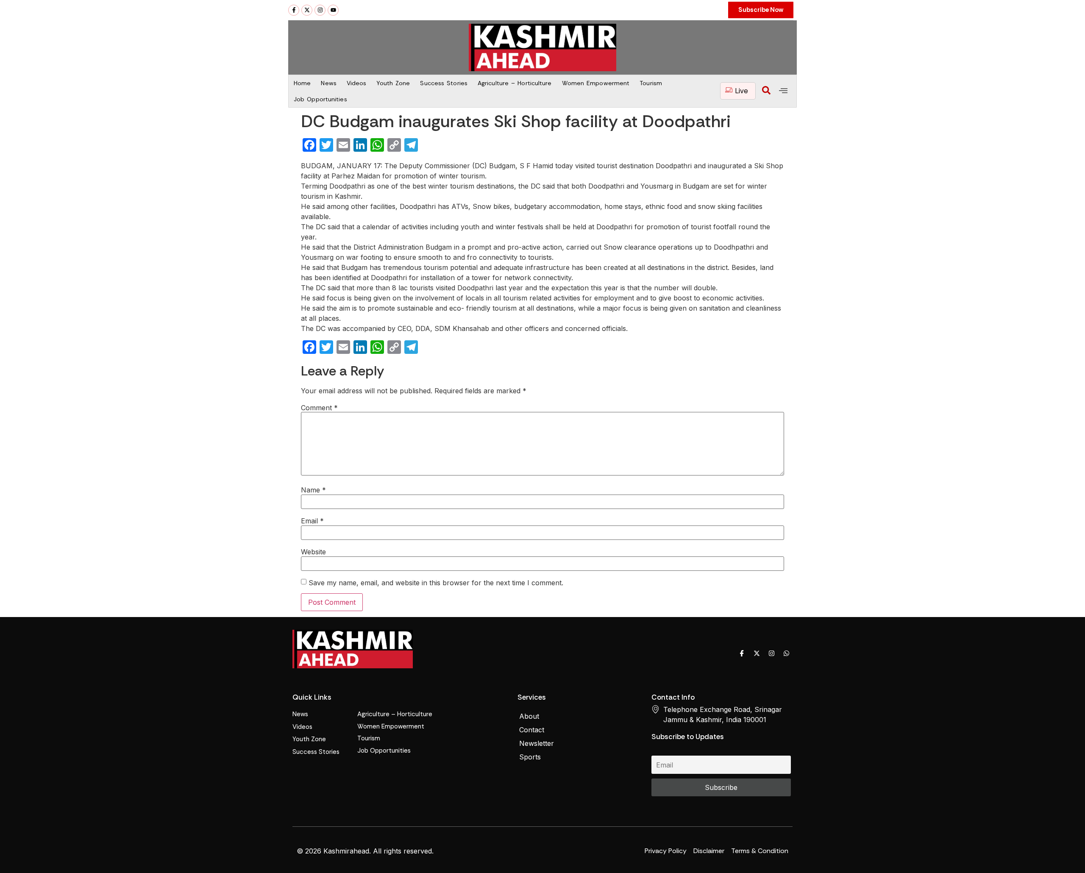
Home (302, 83)
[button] (766, 91)
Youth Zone (393, 83)
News (328, 83)
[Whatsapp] (786, 653)
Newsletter (536, 743)
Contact (531, 730)
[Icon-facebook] (741, 653)
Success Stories (443, 83)
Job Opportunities (320, 99)
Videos (357, 83)
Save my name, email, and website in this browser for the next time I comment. (436, 582)
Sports (530, 757)
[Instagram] (320, 10)
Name (313, 490)
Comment (319, 407)
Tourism (651, 83)
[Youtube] (333, 10)
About (529, 716)
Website (313, 551)
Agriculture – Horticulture (515, 83)
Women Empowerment (596, 83)
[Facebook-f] (293, 10)
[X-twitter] (306, 10)
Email (312, 520)
